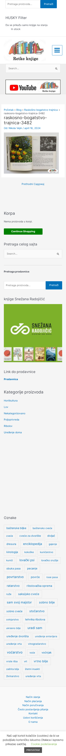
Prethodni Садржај (33, 184)
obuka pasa (13, 568)
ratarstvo (13, 586)
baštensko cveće (42, 528)
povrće (35, 577)
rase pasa (52, 577)
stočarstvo (37, 611)
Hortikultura (11, 400)
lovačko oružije (49, 560)
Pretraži (48, 4)
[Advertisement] (33, 475)
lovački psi (26, 560)
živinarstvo (12, 676)
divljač (51, 535)
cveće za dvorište (30, 535)
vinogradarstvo (37, 643)
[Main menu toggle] (57, 50)
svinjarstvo (12, 619)
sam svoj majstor (19, 602)
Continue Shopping (23, 231)
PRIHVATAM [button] (33, 750)
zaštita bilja (12, 669)
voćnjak (47, 652)
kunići (9, 560)
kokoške (29, 552)
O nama (33, 721)
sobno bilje (47, 602)
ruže (8, 594)
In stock (15, 29)
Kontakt (33, 713)
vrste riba (12, 661)
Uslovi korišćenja (33, 717)
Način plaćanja (33, 701)
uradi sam (34, 628)
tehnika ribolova (35, 619)
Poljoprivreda (11, 419)
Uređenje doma (13, 432)
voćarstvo (15, 652)
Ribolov (8, 426)
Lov (6, 407)
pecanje (32, 568)
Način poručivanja (33, 705)
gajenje (53, 544)
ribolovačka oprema (39, 586)
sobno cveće (14, 611)
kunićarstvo (46, 552)
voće (32, 652)
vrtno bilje (41, 661)
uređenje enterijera (46, 636)
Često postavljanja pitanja (33, 709)
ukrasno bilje (13, 628)
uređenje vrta (14, 643)
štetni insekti (32, 669)
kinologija (12, 552)
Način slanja (33, 697)
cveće (9, 535)
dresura (11, 544)
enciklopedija (32, 544)
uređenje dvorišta (17, 636)
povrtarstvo (15, 577)
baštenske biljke (16, 528)
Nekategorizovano (14, 413)
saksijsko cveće (28, 594)
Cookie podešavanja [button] (44, 744)
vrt (25, 661)
